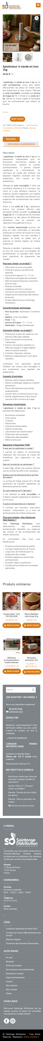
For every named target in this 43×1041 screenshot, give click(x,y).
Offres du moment (14, 966)
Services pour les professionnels (20, 970)
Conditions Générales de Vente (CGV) (21, 929)
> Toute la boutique (31, 125)
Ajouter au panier (17, 119)
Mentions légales (13, 940)
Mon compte (11, 990)
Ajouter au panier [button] (13, 625)
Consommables (8, 128)
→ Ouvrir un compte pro (16, 738)
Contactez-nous (16, 712)
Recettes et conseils (15, 974)
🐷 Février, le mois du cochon (21, 806)
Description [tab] (11, 139)
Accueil (9, 958)
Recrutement (11, 986)
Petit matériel (18, 128)
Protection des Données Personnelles (22, 944)
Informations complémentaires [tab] (21, 144)
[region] (21, 1029)
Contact (9, 982)
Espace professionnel (15, 978)
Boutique (10, 962)
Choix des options (33, 672)
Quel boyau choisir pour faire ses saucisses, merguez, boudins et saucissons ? (22, 779)
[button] (37, 18)
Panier (9, 994)
